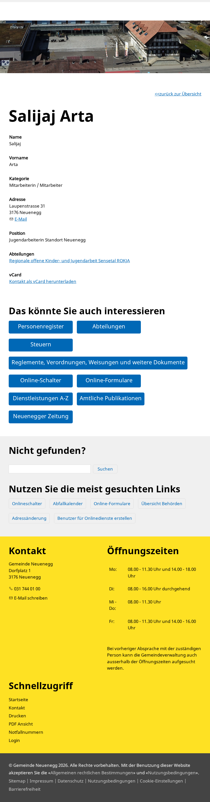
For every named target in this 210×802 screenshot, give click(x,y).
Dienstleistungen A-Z (41, 398)
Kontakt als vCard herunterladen (42, 281)
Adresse (17, 199)
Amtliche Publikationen (111, 398)
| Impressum (39, 781)
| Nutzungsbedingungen (109, 781)
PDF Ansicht (21, 724)
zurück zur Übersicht (180, 94)
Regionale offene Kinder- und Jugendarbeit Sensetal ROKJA (69, 260)
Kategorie (19, 178)
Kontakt (17, 708)
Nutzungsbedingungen (172, 773)
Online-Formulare (109, 380)
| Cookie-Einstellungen (159, 781)
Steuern (40, 344)
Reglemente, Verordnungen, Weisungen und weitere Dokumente (98, 362)
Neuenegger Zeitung (41, 416)
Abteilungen (21, 254)
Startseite (18, 699)
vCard (15, 275)
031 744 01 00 (27, 589)
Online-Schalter (40, 380)
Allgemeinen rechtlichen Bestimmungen (91, 773)
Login (14, 740)
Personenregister (41, 326)
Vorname (18, 158)
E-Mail (21, 219)
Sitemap (17, 781)
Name (15, 137)
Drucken (17, 716)
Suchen (105, 469)
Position (17, 233)
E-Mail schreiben (31, 598)
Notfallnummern (26, 732)
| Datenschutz (68, 781)
